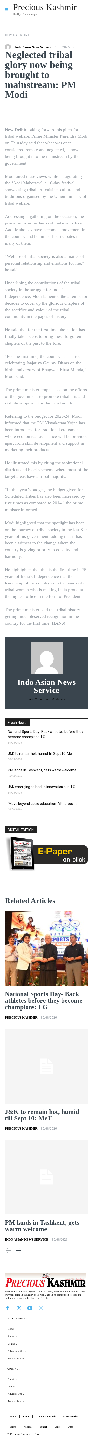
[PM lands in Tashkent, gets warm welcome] (46, 1177)
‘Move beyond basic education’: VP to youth (42, 804)
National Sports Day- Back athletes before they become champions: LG (45, 734)
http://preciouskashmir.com (46, 699)
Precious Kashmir (21, 1017)
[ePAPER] (46, 870)
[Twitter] (18, 1307)
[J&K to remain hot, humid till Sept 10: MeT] (46, 1066)
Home (10, 35)
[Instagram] (40, 1307)
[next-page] (18, 1250)
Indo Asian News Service (33, 47)
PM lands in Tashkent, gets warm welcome (42, 770)
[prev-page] (8, 1250)
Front (24, 35)
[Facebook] (7, 1307)
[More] (79, 112)
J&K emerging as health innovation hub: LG (41, 787)
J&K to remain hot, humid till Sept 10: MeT (41, 754)
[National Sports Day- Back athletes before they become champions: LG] (46, 948)
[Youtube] (29, 1307)
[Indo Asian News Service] (9, 47)
